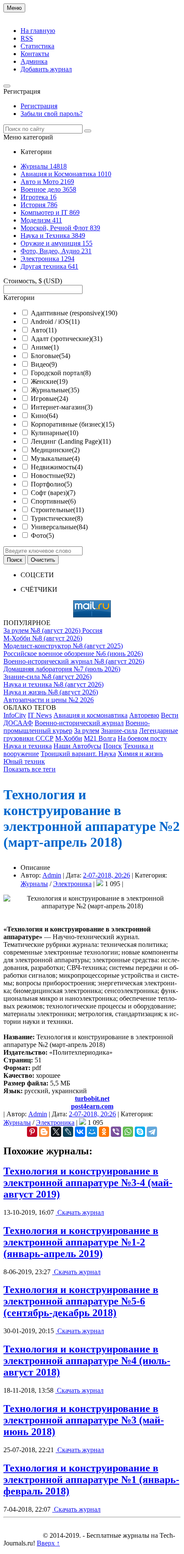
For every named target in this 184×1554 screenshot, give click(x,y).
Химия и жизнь (140, 753)
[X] (56, 1132)
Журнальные (55, 390)
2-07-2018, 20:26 (106, 875)
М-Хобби (68, 738)
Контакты (35, 53)
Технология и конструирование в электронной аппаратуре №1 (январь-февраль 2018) (91, 1479)
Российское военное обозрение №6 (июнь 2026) (73, 653)
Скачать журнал (80, 1212)
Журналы (34, 883)
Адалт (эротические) (66, 338)
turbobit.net (92, 1098)
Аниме (45, 347)
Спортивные (53, 501)
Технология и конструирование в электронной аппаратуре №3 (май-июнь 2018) (83, 1420)
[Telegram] (152, 1132)
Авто (43, 330)
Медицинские (55, 450)
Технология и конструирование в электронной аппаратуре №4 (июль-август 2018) (86, 1360)
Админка (34, 61)
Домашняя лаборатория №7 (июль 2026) (61, 669)
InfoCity (14, 715)
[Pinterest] (32, 1132)
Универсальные (59, 527)
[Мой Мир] (92, 1132)
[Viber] (116, 1132)
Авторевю (144, 715)
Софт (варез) (53, 492)
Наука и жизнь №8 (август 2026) (50, 692)
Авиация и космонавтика (90, 715)
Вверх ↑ (48, 1543)
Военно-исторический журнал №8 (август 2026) (73, 661)
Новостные (53, 475)
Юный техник (24, 761)
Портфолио (51, 484)
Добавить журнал (46, 69)
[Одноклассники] (104, 1132)
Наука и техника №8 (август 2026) (53, 684)
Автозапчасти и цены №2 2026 (48, 699)
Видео (44, 364)
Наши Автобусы (77, 746)
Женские (49, 381)
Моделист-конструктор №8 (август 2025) (63, 645)
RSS (27, 38)
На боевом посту (142, 738)
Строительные (57, 509)
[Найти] (87, 131)
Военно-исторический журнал (79, 723)
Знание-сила (119, 730)
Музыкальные (55, 458)
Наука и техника (27, 746)
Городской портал (61, 373)
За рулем (86, 730)
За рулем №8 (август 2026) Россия (52, 630)
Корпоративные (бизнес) (72, 424)
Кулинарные (54, 432)
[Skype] (140, 1132)
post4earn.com (92, 1106)
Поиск (112, 746)
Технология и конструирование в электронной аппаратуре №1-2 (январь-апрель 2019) (80, 1242)
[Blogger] (44, 1132)
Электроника (72, 883)
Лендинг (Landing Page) (71, 441)
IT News (40, 715)
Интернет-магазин (61, 407)
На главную (38, 30)
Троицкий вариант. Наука (78, 753)
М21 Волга (100, 738)
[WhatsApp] (128, 1132)
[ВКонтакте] (80, 1132)
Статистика (37, 46)
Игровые (49, 398)
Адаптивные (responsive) (74, 313)
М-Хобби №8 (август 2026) (42, 638)
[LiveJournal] (68, 1132)
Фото (42, 535)
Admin (51, 875)
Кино (44, 415)
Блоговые (50, 355)
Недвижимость (57, 467)
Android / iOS (55, 321)
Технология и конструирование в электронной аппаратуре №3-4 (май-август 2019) (87, 1183)
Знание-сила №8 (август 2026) (47, 676)
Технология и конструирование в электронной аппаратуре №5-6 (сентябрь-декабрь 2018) (80, 1301)
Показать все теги (29, 769)
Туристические (57, 518)
